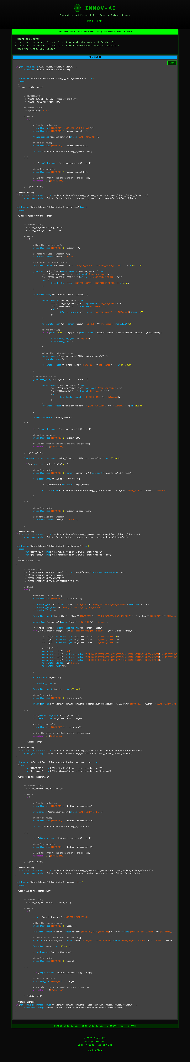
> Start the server (27, 39)
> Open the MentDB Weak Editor (35, 49)
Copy (172, 63)
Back (90, 21)
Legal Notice (86, 1045)
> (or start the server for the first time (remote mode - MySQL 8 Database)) (67, 46)
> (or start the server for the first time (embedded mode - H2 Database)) (65, 42)
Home (100, 21)
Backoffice (95, 1050)
